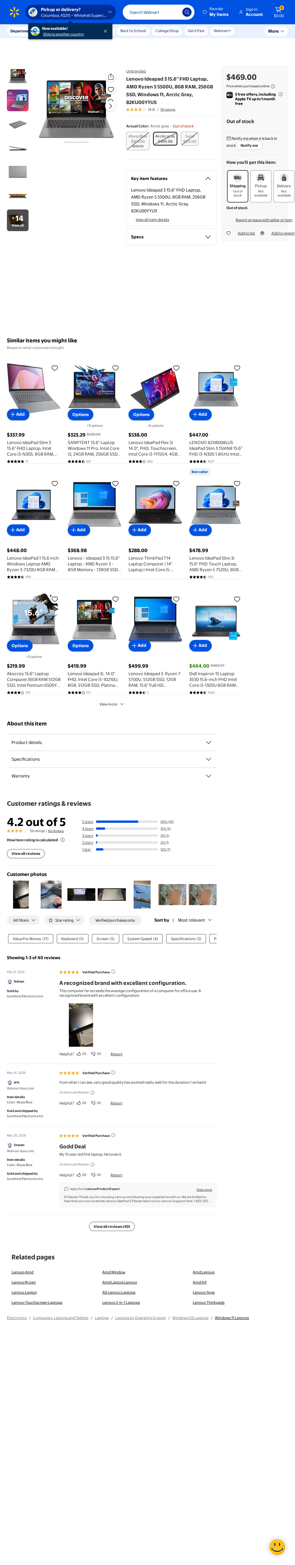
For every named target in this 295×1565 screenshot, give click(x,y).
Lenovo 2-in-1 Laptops (121, 1302)
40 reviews (56, 831)
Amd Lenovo (204, 1272)
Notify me (249, 145)
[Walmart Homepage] (14, 12)
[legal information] (273, 86)
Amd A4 (200, 1282)
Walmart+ (222, 30)
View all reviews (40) (112, 1226)
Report (116, 1054)
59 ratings (167, 109)
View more (108, 704)
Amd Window (113, 1272)
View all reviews (26, 853)
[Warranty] (208, 776)
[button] (216, 12)
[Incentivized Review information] (92, 1092)
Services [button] (58, 31)
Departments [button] (22, 31)
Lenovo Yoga (204, 1292)
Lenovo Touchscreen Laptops (37, 1302)
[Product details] (208, 742)
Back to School (133, 30)
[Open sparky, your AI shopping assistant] (277, 1547)
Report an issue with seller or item (264, 220)
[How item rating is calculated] (62, 840)
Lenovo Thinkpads (208, 1302)
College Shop (167, 30)
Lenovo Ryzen (24, 1282)
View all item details (152, 219)
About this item (27, 723)
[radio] (138, 141)
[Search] (187, 12)
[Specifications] (208, 759)
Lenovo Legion (24, 1292)
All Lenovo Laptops (118, 1292)
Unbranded (136, 71)
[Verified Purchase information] (113, 971)
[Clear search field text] (174, 12)
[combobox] (158, 12)
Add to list (246, 233)
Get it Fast (196, 30)
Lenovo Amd (22, 1272)
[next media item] (110, 106)
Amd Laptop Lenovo (119, 1282)
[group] (150, 109)
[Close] (106, 31)
